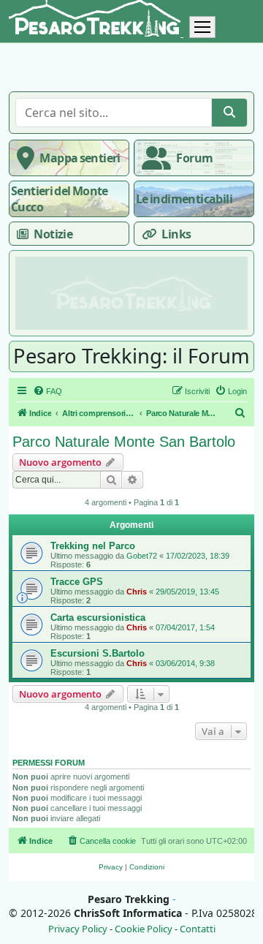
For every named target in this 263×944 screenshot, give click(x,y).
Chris (136, 591)
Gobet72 (141, 555)
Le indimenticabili (184, 199)
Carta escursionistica (97, 617)
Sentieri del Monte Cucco (59, 199)
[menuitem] (47, 391)
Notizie (53, 234)
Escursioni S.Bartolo (97, 653)
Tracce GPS (76, 581)
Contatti (198, 929)
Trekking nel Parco (92, 545)
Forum (194, 158)
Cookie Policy (143, 929)
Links (176, 234)
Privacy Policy (77, 929)
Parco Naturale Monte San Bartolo (123, 442)
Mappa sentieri (79, 158)
